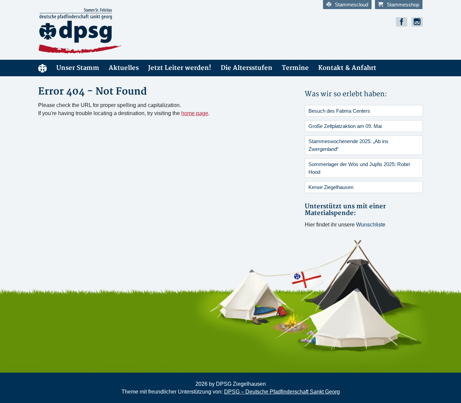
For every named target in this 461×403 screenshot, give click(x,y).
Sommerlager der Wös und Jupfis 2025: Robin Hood (359, 168)
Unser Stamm (77, 68)
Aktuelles (124, 68)
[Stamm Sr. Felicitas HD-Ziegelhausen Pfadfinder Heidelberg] (99, 31)
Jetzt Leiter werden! (179, 68)
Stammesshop (403, 4)
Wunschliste (370, 224)
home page (194, 113)
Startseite (42, 68)
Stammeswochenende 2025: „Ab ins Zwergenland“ (348, 145)
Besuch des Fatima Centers (339, 111)
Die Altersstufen (246, 68)
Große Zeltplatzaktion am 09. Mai (345, 126)
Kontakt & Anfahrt (347, 68)
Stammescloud (351, 4)
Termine (295, 68)
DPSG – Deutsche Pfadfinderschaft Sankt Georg (282, 392)
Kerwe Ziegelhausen (330, 187)
